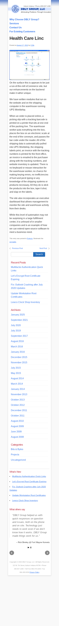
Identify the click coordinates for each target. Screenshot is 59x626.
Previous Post (17, 248)
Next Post (43, 248)
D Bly (32, 45)
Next (47, 553)
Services (14, 23)
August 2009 (17, 426)
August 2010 (17, 421)
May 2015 (16, 373)
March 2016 (17, 346)
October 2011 (17, 415)
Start (28, 547)
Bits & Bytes (17, 449)
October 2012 (18, 405)
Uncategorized (18, 460)
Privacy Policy (34, 572)
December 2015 (19, 357)
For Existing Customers (22, 31)
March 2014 (17, 384)
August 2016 (17, 341)
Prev (11, 553)
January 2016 (18, 352)
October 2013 (18, 399)
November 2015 (19, 362)
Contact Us (15, 27)
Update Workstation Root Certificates (29, 495)
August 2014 (17, 378)
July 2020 (16, 325)
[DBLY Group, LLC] (31, 12)
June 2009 (16, 431)
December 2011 (19, 410)
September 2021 (19, 320)
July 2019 (16, 330)
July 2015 (16, 368)
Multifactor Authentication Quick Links (29, 476)
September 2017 (19, 336)
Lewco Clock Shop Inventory (25, 302)
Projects (30, 238)
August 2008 (17, 437)
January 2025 (18, 314)
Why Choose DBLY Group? (24, 19)
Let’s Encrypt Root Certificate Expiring (29, 481)
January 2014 (18, 389)
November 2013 (19, 394)
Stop (30, 547)
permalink (12, 242)
